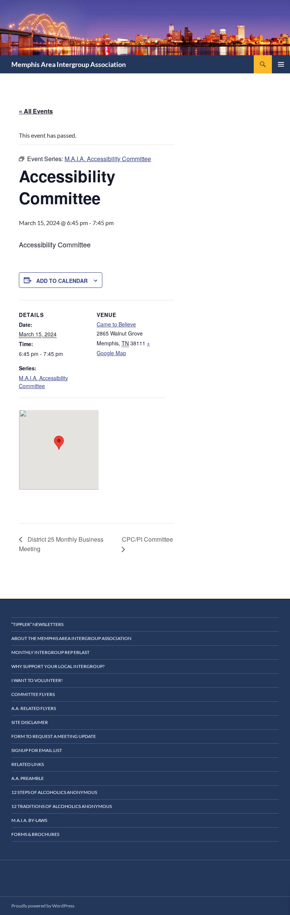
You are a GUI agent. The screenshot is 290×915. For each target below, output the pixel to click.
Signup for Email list (36, 750)
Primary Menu (281, 64)
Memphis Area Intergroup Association (68, 64)
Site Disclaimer (29, 722)
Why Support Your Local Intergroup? (58, 666)
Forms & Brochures (35, 834)
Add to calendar (62, 280)
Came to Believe (116, 324)
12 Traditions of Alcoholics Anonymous (61, 806)
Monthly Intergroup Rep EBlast (50, 652)
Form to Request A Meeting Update (53, 736)
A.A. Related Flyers (33, 708)
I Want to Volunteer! (37, 680)
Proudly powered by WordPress (42, 906)
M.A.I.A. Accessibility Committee (43, 382)
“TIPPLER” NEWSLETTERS (37, 624)
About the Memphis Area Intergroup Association (71, 638)
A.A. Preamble (27, 778)
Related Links (27, 764)
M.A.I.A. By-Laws (29, 820)
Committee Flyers (33, 694)
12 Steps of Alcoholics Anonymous (54, 792)
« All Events (36, 111)
